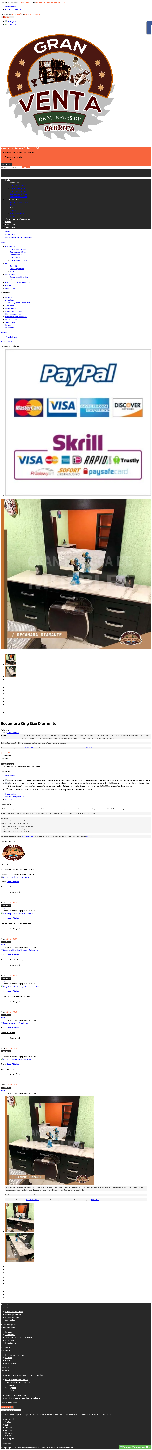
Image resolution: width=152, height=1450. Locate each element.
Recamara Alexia (8, 1033)
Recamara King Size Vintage (12, 960)
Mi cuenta (9, 328)
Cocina (8, 221)
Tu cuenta (5, 1347)
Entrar (8, 325)
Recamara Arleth (8, 887)
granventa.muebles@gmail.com (51, 2)
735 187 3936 (10, 1388)
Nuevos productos (13, 314)
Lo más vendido (12, 1317)
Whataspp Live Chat (140, 1447)
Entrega (8, 297)
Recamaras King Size (19, 202)
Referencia (5, 730)
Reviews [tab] (8, 799)
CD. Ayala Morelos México (16, 1379)
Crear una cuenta (13, 9)
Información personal (14, 1355)
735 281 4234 (11, 1391)
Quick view (23, 877)
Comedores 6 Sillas (18, 188)
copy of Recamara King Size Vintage (15, 996)
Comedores (12, 183)
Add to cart (6, 905)
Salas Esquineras (17, 213)
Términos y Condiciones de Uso (18, 303)
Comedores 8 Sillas (18, 191)
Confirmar (6, 164)
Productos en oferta (14, 311)
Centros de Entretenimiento (17, 219)
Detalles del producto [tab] (14, 797)
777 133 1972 (10, 1385)
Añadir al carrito (7, 764)
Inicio (3, 242)
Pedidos (8, 1357)
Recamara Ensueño (9, 1069)
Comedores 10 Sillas (18, 194)
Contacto (5, 2)
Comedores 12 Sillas (18, 196)
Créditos (9, 1360)
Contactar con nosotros (16, 316)
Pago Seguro (10, 308)
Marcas (4, 332)
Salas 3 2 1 (14, 210)
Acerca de (9, 305)
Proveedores (6, 341)
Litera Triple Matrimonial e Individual (16, 923)
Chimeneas (10, 224)
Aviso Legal (10, 300)
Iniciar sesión (10, 7)
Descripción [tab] (10, 794)
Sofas (12, 216)
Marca (4, 732)
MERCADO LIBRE (27, 748)
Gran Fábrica (11, 337)
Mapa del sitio (11, 319)
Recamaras (12, 199)
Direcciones (10, 1363)
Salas (9, 208)
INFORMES (90, 748)
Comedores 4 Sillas (18, 185)
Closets (13, 205)
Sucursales (10, 227)
